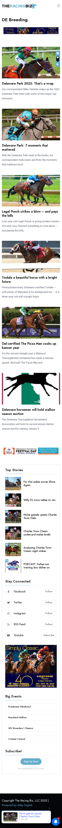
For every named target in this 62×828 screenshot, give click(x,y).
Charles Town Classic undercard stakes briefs (37, 532)
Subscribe (49, 635)
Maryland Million (17, 717)
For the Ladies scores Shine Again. (39, 483)
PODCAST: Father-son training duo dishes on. (37, 565)
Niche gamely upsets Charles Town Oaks (40, 516)
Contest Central (16, 739)
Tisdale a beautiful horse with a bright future (29, 279)
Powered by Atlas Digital (17, 805)
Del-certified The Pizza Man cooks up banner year (29, 345)
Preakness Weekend (19, 706)
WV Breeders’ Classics (20, 728)
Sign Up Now (31, 761)
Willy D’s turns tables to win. (40, 500)
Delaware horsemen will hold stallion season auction (28, 411)
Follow (48, 591)
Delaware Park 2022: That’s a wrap (28, 83)
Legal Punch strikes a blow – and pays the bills (30, 213)
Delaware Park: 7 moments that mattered (25, 147)
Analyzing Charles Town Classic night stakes (37, 549)
